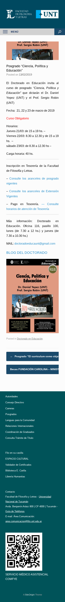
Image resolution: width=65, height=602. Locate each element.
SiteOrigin (30, 595)
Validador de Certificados (18, 464)
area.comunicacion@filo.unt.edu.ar (23, 521)
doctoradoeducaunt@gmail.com (34, 243)
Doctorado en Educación (30, 338)
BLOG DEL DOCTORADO (26, 253)
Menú (14, 31)
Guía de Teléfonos (15, 511)
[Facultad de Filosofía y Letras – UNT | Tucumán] (32, 14)
